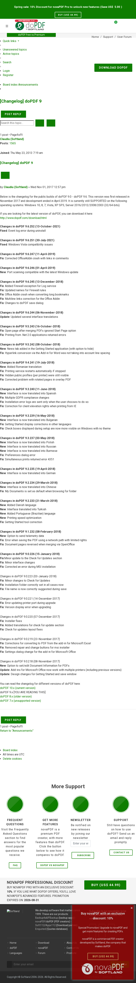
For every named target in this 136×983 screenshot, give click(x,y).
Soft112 (39, 925)
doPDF (13, 947)
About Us (72, 942)
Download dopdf (113, 67)
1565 (12, 143)
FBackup (53, 917)
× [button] (132, 908)
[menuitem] (15, 49)
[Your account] (121, 25)
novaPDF (40, 921)
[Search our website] (128, 23)
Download (43, 942)
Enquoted (40, 929)
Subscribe (83, 855)
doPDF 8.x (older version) (16, 696)
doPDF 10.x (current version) (17, 688)
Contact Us (121, 852)
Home (13, 942)
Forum (41, 953)
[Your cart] (113, 23)
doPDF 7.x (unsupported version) (20, 700)
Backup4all (41, 917)
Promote (71, 953)
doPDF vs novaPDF (52, 865)
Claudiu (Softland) (12, 139)
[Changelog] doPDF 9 (21, 101)
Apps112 (51, 925)
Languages (16, 953)
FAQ (15, 865)
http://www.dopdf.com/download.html (23, 218)
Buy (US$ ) (68, 15)
